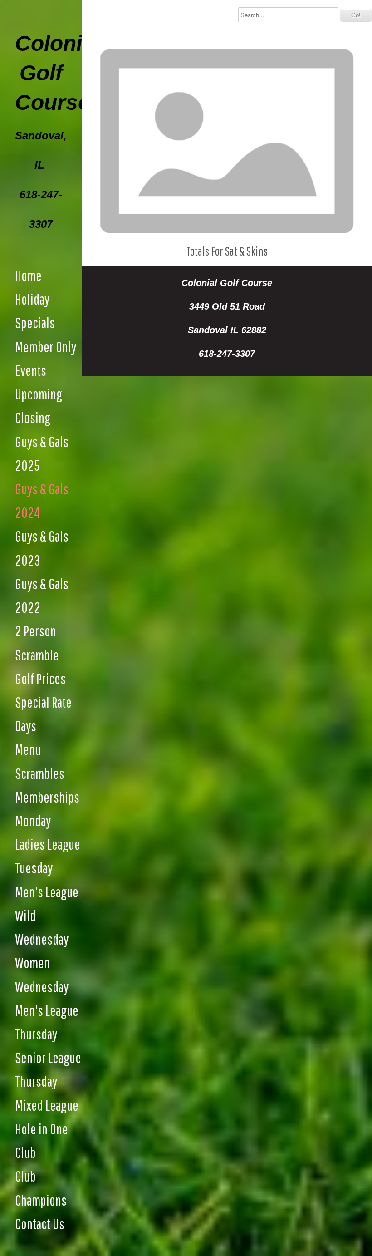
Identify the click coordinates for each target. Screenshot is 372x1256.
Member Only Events (45, 358)
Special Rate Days (43, 714)
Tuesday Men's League (46, 879)
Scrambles (39, 773)
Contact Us (39, 1223)
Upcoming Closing (38, 405)
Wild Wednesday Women (42, 939)
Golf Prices (40, 678)
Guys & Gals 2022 (42, 595)
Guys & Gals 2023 (42, 547)
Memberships (47, 796)
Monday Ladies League (47, 832)
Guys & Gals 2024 (42, 500)
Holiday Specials (35, 311)
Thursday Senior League (48, 1045)
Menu (28, 749)
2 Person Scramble (37, 642)
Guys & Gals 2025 (42, 453)
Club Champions (41, 1187)
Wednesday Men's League (46, 998)
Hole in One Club (41, 1140)
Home (28, 275)
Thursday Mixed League (46, 1093)
